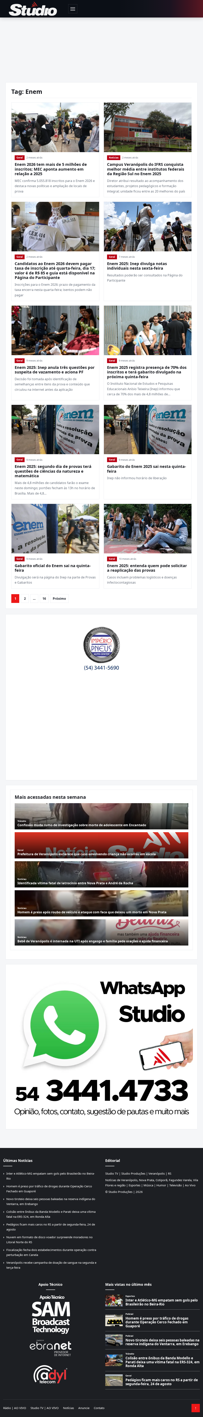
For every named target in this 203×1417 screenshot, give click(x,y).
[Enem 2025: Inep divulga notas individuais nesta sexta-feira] (148, 226)
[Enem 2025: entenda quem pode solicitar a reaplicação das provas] (148, 528)
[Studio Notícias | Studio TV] (33, 8)
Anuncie (83, 1408)
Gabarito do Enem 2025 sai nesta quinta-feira (146, 469)
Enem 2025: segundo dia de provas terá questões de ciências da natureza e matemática (53, 471)
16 (44, 598)
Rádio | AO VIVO (14, 1408)
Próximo (59, 598)
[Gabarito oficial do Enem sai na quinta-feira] (55, 528)
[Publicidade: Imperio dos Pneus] (101, 646)
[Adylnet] (50, 1374)
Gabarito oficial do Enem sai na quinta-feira (53, 568)
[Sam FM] (50, 1314)
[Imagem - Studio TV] (101, 1045)
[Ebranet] (50, 1348)
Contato (99, 1408)
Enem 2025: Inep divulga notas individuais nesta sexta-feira (137, 266)
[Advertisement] (101, 47)
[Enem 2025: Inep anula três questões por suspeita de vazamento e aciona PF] (55, 330)
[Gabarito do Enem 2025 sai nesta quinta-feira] (148, 429)
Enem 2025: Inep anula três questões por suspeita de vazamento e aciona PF (55, 370)
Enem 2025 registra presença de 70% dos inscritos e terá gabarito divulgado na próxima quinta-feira (147, 372)
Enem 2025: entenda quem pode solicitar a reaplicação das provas (147, 568)
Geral (19, 157)
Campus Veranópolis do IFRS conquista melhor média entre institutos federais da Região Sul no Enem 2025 (145, 169)
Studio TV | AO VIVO (45, 1408)
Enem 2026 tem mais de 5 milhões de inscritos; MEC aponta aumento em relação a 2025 (51, 169)
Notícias (114, 157)
